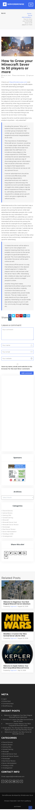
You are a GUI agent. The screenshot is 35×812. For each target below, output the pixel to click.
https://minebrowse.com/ (18, 82)
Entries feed (6, 701)
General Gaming (8, 518)
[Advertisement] (17, 395)
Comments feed (8, 703)
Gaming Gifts (7, 515)
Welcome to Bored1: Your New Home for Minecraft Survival (18, 733)
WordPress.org (7, 706)
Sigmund (30, 75)
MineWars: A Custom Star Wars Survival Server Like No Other (15, 635)
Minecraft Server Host (10, 522)
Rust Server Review (9, 529)
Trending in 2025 (8, 534)
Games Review (7, 513)
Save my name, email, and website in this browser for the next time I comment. (16, 368)
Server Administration (19, 75)
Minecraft (6, 520)
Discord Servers (8, 511)
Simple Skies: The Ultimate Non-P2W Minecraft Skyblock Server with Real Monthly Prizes (18, 729)
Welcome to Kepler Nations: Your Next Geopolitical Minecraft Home (16, 667)
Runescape (6, 527)
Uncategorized (7, 536)
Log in (5, 699)
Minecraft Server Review (10, 524)
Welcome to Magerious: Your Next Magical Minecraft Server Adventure (16, 603)
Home (29, 13)
